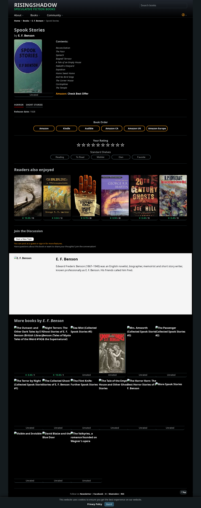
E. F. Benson (26, 35)
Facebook (98, 493)
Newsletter (85, 493)
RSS (122, 493)
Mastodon (114, 493)
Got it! (109, 504)
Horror (19, 104)
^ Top (183, 492)
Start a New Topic (24, 239)
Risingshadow (35, 6)
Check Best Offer (78, 93)
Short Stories (34, 104)
